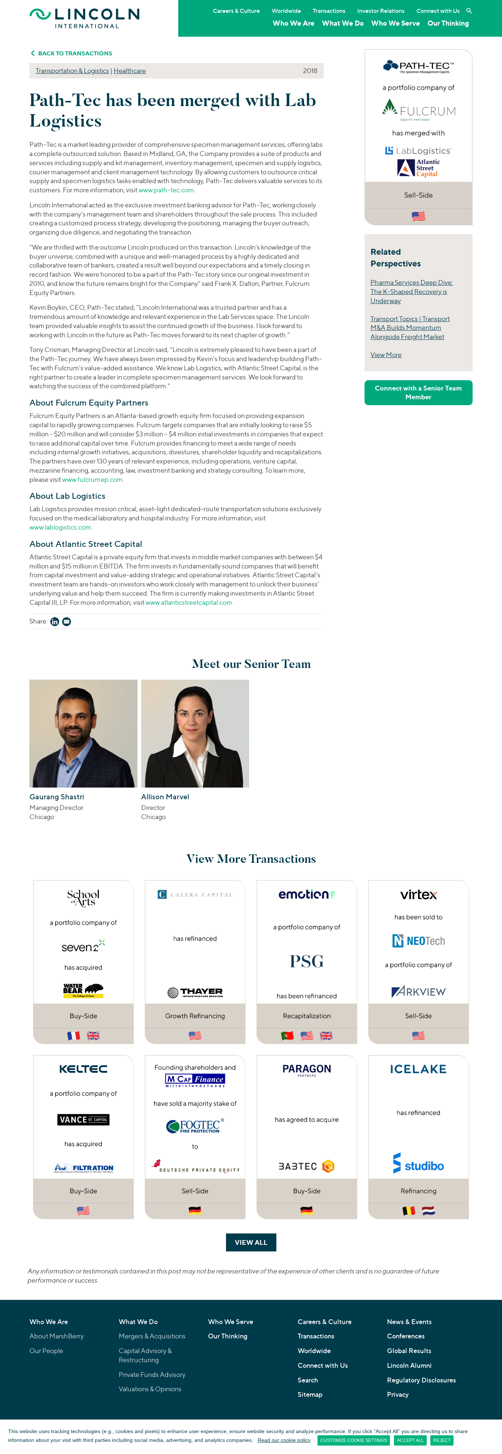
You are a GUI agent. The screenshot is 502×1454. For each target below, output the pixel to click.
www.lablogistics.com (60, 527)
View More (386, 355)
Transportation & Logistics (72, 70)
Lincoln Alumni (409, 1365)
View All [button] (255, 1242)
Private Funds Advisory (152, 1374)
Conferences (406, 1336)
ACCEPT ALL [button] (410, 1440)
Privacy (398, 1394)
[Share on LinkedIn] (55, 623)
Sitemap (310, 1394)
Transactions (329, 10)
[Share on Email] (66, 623)
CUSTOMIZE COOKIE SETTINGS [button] (353, 1440)
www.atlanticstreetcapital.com (189, 602)
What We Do (343, 23)
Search (308, 1380)
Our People (46, 1351)
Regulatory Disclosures (421, 1380)
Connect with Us (438, 10)
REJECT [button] (442, 1440)
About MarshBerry (56, 1336)
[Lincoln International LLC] (84, 18)
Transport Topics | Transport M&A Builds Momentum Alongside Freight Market (410, 328)
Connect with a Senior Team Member (418, 392)
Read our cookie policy (284, 1440)
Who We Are (294, 23)
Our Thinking (448, 23)
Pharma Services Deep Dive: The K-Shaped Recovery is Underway (411, 292)
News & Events (409, 1322)
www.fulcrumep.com (92, 479)
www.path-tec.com (166, 190)
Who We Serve (395, 23)
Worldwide (286, 10)
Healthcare (130, 70)
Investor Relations (381, 10)
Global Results (409, 1351)
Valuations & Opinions (150, 1389)
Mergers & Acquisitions (152, 1336)
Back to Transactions (75, 53)
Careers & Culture (236, 10)
